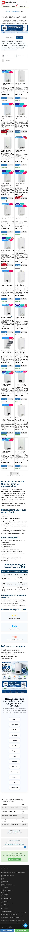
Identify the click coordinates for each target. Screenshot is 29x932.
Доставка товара (4, 881)
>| (17, 473)
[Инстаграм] (3, 927)
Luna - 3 (3, 41)
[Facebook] (6, 927)
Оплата (2, 879)
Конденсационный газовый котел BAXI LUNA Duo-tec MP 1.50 (20, 419)
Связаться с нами (5, 892)
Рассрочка (3, 882)
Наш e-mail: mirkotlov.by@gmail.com (9, 914)
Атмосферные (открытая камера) (9, 50)
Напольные (4, 47)
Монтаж (3, 870)
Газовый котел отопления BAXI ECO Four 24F (6, 185)
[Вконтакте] (10, 927)
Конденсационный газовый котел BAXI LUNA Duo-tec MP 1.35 (20, 352)
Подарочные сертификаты (7, 902)
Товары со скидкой (5, 905)
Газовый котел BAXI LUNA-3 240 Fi (6, 385)
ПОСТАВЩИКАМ (4, 887)
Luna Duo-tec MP (18, 41)
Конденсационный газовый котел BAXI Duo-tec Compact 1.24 (7, 285)
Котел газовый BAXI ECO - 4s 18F (10, 824)
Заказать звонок (7, 930)
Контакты (3, 878)
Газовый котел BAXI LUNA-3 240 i (20, 150)
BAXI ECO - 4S (21, 56)
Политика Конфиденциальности (8, 885)
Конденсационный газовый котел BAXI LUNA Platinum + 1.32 (6, 151)
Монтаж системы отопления (7, 875)
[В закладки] (10, 98)
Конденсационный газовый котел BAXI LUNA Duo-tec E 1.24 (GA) (7, 319)
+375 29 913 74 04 (22, 5)
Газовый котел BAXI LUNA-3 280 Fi (6, 452)
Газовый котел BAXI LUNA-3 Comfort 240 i (6, 351)
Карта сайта (3, 895)
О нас (2, 876)
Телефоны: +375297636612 (7, 911)
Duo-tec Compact (21, 43)
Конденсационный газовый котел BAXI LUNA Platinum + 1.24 (20, 453)
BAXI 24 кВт (7, 56)
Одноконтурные (13, 45)
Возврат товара (4, 894)
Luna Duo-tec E (13, 43)
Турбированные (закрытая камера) (16, 47)
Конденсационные (23, 45)
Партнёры (3, 904)
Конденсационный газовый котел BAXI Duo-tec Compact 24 (21, 386)
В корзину (4, 98)
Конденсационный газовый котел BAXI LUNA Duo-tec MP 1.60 (20, 252)
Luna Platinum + (5, 43)
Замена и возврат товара (6, 884)
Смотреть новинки (15, 859)
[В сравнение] (12, 98)
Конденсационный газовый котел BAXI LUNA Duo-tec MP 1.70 (20, 285)
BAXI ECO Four (8, 60)
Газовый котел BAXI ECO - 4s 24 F (10, 807)
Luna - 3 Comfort (10, 41)
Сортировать (9, 37)
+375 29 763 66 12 (8, 5)
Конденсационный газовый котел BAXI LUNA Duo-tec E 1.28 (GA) (7, 419)
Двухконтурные (5, 45)
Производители (4, 901)
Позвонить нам (21, 930)
